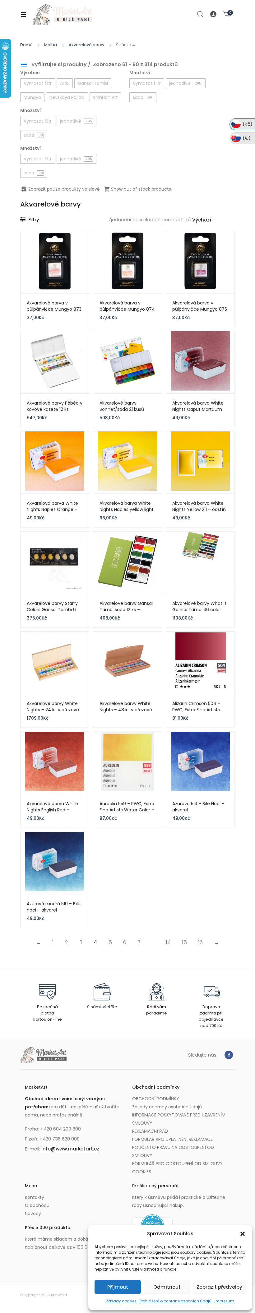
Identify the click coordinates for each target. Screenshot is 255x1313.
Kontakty (34, 1197)
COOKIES (141, 1172)
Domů (26, 45)
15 (184, 942)
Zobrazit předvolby (219, 1287)
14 (168, 942)
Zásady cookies (121, 1301)
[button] (242, 1234)
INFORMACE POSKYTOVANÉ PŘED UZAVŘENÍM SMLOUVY (178, 1119)
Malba (50, 45)
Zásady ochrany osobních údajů (167, 1107)
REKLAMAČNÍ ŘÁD (150, 1131)
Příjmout (117, 1287)
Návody (33, 1213)
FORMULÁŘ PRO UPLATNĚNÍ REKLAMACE (172, 1139)
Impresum (224, 1301)
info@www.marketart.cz (70, 1148)
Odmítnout (167, 1287)
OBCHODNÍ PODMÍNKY (155, 1099)
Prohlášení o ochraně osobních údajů (175, 1301)
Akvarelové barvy (86, 45)
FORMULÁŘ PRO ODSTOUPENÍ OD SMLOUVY (177, 1163)
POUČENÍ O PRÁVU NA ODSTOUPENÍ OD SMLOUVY (173, 1151)
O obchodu (37, 1205)
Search (200, 14)
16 (200, 942)
